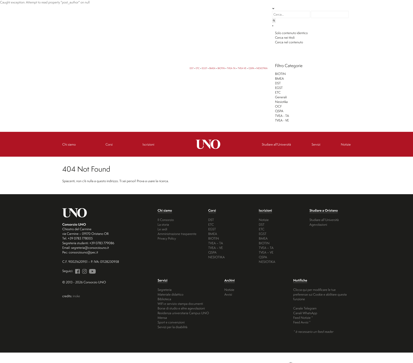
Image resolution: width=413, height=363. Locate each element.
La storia (163, 224)
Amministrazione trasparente (177, 233)
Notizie (264, 220)
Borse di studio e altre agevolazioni (181, 308)
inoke (76, 296)
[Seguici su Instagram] (84, 271)
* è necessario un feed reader (313, 331)
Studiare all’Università (324, 220)
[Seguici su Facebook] (77, 271)
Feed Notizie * (303, 317)
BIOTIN (221, 68)
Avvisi (228, 294)
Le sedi (162, 229)
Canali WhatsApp (305, 313)
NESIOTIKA (261, 68)
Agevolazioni (318, 224)
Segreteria (165, 289)
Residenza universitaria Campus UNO (183, 313)
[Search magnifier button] (274, 20)
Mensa (162, 317)
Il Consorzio (166, 220)
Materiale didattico (170, 294)
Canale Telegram (305, 308)
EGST (204, 68)
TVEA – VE (215, 247)
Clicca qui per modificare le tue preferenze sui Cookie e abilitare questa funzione (320, 294)
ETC (198, 68)
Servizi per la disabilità (172, 327)
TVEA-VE (242, 68)
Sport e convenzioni (171, 322)
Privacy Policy (167, 238)
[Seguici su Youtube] (92, 271)
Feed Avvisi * (302, 322)
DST (192, 68)
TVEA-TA (231, 68)
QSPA (251, 68)
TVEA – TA (215, 243)
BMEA (212, 68)
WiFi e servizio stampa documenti (180, 303)
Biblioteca (164, 299)
